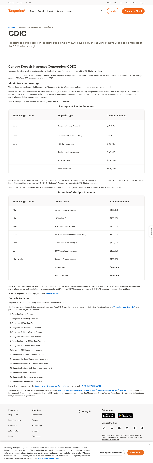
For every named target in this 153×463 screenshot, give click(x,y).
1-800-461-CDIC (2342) (91, 386)
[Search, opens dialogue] (102, 11)
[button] (32, 11)
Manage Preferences (111, 452)
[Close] (149, 444)
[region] (76, 452)
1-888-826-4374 (52, 293)
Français (142, 3)
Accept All (135, 452)
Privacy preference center (49, 458)
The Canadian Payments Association (73, 390)
